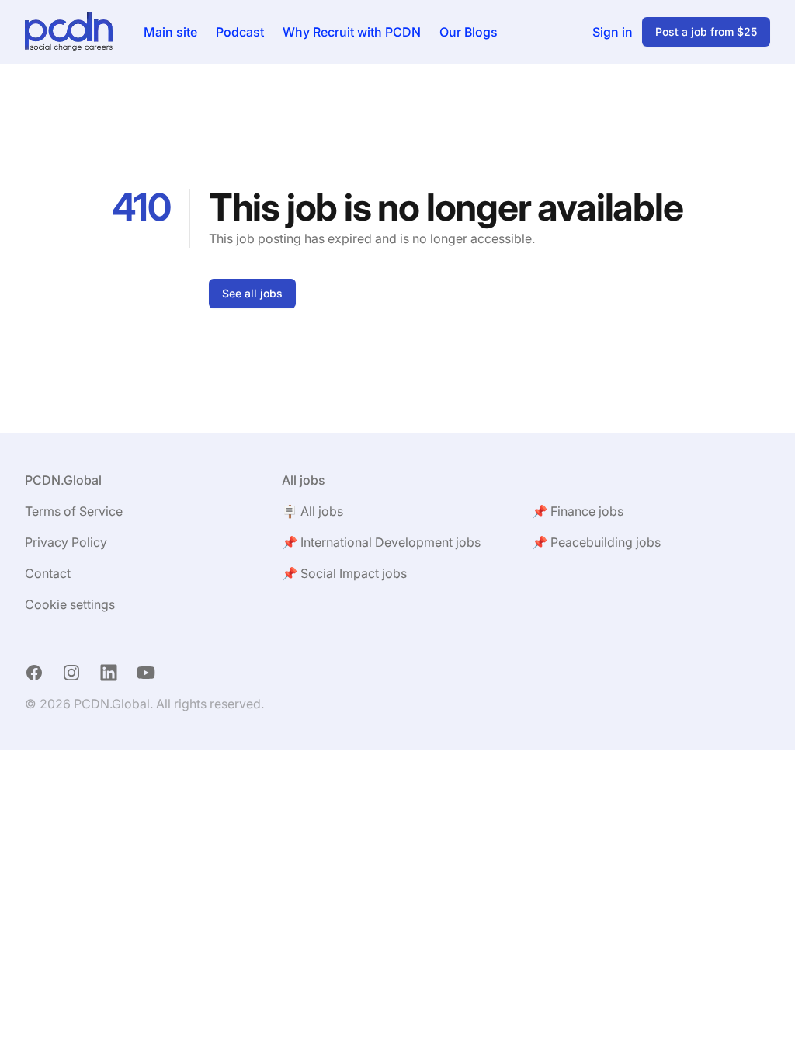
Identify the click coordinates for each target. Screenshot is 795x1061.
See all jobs (252, 293)
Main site (170, 32)
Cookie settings (70, 604)
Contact (48, 573)
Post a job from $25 (706, 31)
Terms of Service (74, 511)
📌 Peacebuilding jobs (596, 542)
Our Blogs (468, 32)
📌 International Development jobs (381, 542)
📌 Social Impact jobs (344, 573)
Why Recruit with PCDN (352, 32)
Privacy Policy (66, 542)
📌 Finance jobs (577, 511)
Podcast (240, 32)
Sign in (612, 32)
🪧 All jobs (312, 511)
